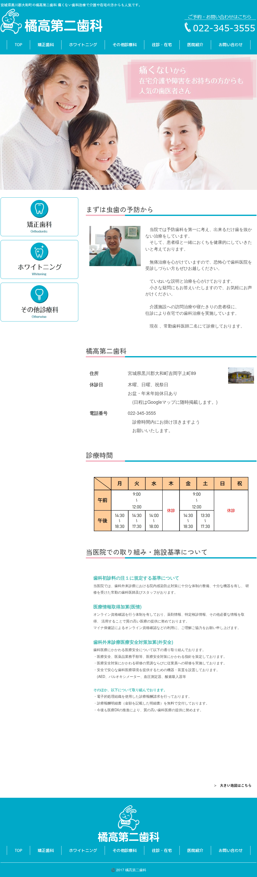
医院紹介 (195, 44)
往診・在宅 (162, 44)
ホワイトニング (83, 44)
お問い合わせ (231, 44)
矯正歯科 (46, 44)
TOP (18, 44)
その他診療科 (124, 44)
